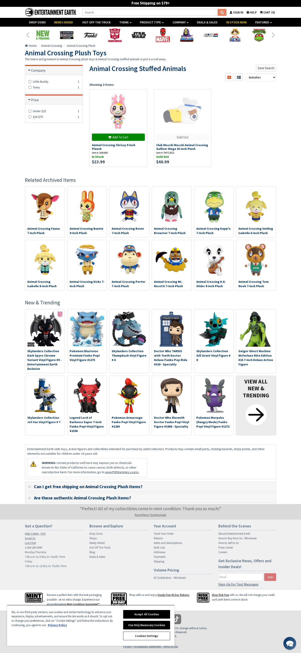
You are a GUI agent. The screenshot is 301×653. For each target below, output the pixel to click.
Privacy (127, 646)
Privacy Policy (57, 625)
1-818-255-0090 (33, 547)
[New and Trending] (43, 35)
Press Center (225, 547)
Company (179, 22)
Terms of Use (170, 646)
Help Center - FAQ (35, 534)
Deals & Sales (207, 22)
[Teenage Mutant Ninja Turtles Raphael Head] (259, 35)
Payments (159, 557)
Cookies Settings (146, 636)
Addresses (159, 552)
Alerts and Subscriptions (168, 543)
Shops (93, 538)
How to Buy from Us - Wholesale (237, 538)
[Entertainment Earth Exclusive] (67, 35)
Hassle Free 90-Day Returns (173, 595)
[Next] (273, 34)
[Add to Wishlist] (141, 95)
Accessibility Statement (147, 646)
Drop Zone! (37, 22)
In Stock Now (236, 22)
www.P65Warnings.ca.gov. (122, 472)
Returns (158, 538)
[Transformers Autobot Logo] (115, 35)
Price (35, 100)
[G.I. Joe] (211, 35)
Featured (262, 22)
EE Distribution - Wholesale (170, 578)
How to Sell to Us (228, 543)
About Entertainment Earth (234, 534)
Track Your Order (164, 534)
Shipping (159, 561)
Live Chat (30, 543)
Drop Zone (95, 534)
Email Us (30, 538)
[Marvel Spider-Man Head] (163, 35)
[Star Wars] (139, 35)
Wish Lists (159, 547)
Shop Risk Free (220, 595)
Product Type (151, 22)
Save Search (266, 68)
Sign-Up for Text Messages (238, 584)
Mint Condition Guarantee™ (83, 604)
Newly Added (63, 22)
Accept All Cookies (146, 614)
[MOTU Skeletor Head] (187, 35)
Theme (124, 22)
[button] (289, 643)
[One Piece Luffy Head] (235, 35)
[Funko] (91, 35)
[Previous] (27, 34)
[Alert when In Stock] (206, 102)
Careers (222, 552)
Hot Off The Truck (96, 22)
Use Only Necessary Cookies (146, 625)
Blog (92, 552)
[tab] (150, 486)
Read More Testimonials (150, 515)
